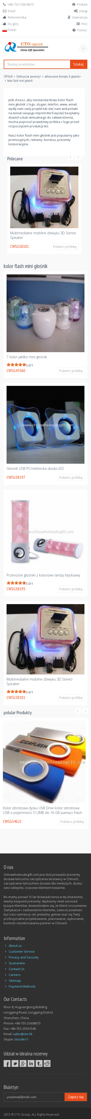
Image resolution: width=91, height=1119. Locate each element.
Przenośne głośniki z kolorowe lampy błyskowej (43, 572)
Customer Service (22, 949)
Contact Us (17, 966)
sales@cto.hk (23, 1031)
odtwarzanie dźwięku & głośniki (62, 76)
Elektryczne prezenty (28, 76)
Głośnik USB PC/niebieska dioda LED (35, 466)
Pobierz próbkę (68, 253)
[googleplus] (23, 1061)
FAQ (84, 24)
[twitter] (15, 1061)
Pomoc (82, 30)
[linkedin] (31, 1061)
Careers (15, 972)
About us (15, 943)
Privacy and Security (24, 955)
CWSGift (8, 76)
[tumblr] (39, 1061)
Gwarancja (79, 17)
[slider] (16, 362)
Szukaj (78, 64)
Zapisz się (75, 1094)
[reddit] (47, 1061)
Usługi (83, 11)
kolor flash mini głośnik (20, 81)
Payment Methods (22, 984)
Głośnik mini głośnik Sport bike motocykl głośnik (41, 805)
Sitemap (15, 978)
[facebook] (7, 1061)
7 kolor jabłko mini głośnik (27, 354)
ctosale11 (21, 1037)
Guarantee (17, 960)
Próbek (82, 4)
